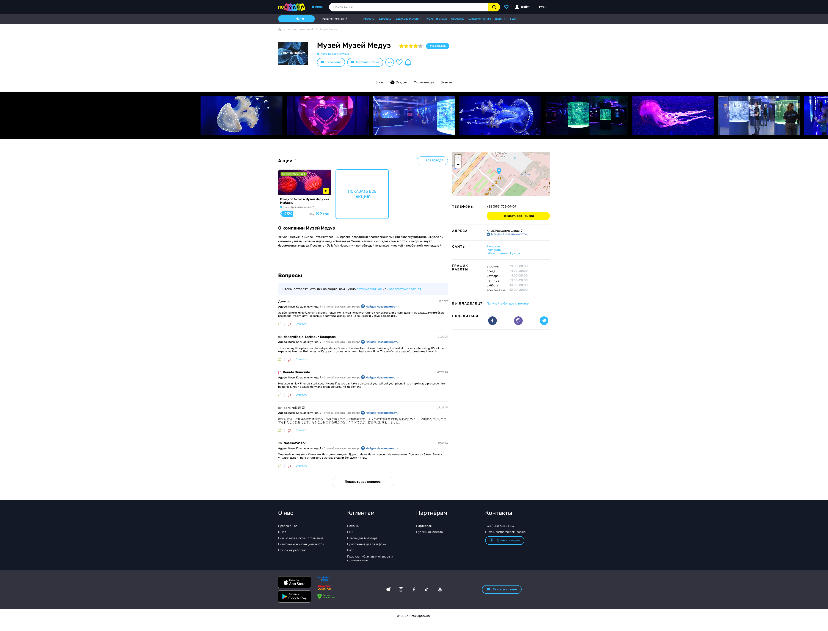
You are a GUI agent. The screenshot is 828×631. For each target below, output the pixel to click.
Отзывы (447, 82)
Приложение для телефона (366, 544)
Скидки (401, 82)
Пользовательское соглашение (300, 538)
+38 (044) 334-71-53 (499, 526)
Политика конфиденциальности (301, 544)
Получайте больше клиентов (508, 303)
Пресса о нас (288, 526)
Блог (350, 550)
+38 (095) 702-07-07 (501, 206)
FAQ (350, 532)
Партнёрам (424, 526)
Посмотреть (290, 189)
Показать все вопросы (363, 482)
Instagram (494, 250)
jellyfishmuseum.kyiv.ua (503, 253)
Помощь (353, 526)
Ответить (301, 324)
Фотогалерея (424, 82)
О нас (379, 82)
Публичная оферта (429, 532)
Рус (541, 7)
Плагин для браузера (362, 538)
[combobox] (408, 7)
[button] (499, 171)
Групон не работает (292, 550)
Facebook (493, 246)
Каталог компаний (334, 18)
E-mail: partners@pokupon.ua (505, 532)
